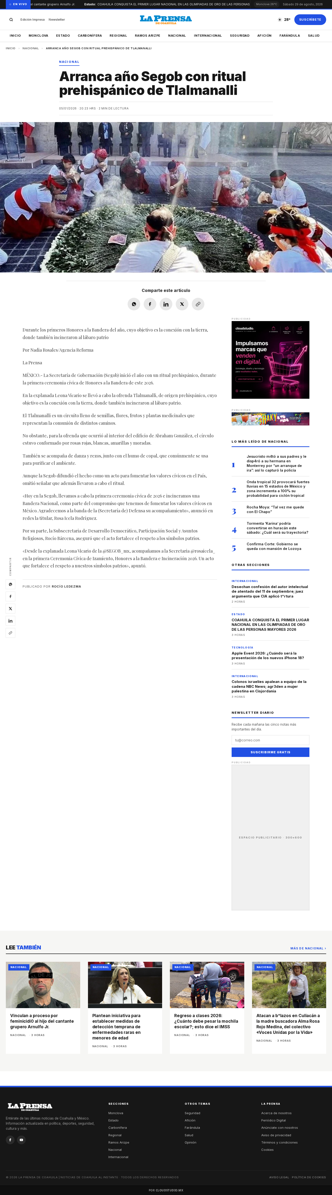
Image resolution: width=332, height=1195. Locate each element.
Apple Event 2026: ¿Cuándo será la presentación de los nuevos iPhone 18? (268, 655)
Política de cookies (309, 1177)
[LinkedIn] (10, 620)
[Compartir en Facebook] (150, 304)
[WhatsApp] (10, 584)
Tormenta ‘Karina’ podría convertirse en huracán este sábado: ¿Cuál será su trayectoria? (277, 528)
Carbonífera (90, 35)
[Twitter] (10, 608)
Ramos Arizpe (147, 35)
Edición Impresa (32, 19)
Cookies (267, 1150)
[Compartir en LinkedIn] (166, 304)
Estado (63, 35)
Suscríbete (310, 19)
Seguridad (240, 35)
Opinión (190, 1142)
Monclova (38, 35)
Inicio (15, 35)
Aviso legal (279, 1177)
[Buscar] (11, 19)
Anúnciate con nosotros (279, 1127)
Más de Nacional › (308, 948)
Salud (314, 35)
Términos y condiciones (279, 1142)
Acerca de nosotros (276, 1113)
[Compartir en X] (182, 304)
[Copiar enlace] (10, 633)
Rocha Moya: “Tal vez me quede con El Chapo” (275, 509)
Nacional (177, 35)
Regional (118, 35)
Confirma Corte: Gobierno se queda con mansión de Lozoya (274, 546)
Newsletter (57, 19)
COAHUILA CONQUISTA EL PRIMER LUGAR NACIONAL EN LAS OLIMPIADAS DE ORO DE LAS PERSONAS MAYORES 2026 (270, 625)
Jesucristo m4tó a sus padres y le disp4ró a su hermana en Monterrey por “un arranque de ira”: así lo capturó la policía (276, 463)
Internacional (208, 35)
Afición (264, 35)
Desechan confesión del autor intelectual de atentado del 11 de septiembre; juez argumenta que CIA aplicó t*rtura (270, 591)
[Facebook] (10, 596)
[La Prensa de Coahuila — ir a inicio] (166, 19)
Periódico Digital (273, 1120)
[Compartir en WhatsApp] (134, 304)
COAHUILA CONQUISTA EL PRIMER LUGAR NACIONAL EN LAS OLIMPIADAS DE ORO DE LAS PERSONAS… (160, 4)
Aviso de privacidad (276, 1135)
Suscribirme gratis (270, 752)
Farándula (290, 35)
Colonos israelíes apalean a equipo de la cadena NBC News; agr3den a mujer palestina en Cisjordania (269, 686)
